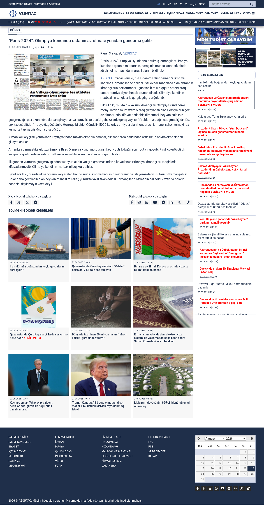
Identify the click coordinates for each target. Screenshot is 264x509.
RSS (150, 446)
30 (252, 473)
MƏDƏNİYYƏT (194, 13)
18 (212, 468)
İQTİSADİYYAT (175, 13)
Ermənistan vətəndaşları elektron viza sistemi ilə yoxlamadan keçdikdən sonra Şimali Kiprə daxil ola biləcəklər (159, 338)
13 (229, 463)
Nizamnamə (110, 446)
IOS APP (153, 456)
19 (220, 468)
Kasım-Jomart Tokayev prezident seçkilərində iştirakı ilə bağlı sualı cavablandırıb (31, 406)
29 (245, 473)
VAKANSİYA (109, 465)
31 (202, 479)
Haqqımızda (110, 442)
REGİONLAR (15, 456)
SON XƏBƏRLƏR (211, 75)
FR (181, 4)
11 (212, 463)
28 (237, 473)
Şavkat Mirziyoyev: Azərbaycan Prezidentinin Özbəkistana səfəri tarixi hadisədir (101, 22)
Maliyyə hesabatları (116, 451)
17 (202, 468)
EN (169, 4)
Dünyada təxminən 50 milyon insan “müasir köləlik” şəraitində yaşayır (100, 336)
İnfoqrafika (63, 456)
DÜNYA (15, 30)
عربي (193, 4)
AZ (158, 4)
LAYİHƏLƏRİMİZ (229, 13)
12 (220, 463)
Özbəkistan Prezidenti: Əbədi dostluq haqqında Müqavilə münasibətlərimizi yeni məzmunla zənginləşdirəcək (225, 151)
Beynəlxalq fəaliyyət (117, 456)
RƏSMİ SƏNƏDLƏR (137, 13)
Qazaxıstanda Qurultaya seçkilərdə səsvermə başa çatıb (39, 336)
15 (245, 463)
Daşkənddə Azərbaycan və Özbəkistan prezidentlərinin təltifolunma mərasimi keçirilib (224, 188)
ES (185, 4)
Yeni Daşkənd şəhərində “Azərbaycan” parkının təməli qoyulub (224, 220)
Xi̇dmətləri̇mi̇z (112, 461)
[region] (227, 198)
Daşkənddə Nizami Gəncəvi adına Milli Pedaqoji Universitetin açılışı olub (224, 301)
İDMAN (59, 442)
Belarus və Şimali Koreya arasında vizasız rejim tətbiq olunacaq (161, 268)
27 (229, 473)
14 (237, 463)
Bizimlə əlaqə (111, 437)
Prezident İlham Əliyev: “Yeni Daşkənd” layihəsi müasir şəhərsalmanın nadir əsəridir (223, 132)
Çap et (37, 47)
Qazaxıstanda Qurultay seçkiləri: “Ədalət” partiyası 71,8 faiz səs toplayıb (98, 268)
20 (229, 468)
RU (164, 4)
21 (237, 468)
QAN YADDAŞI (63, 451)
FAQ (150, 442)
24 (202, 473)
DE (175, 4)
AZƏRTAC (130, 53)
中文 (202, 4)
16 (252, 463)
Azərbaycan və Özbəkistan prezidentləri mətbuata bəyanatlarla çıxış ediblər (223, 101)
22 (245, 468)
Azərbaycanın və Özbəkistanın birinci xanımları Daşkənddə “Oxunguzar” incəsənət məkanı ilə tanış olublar (223, 253)
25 (212, 473)
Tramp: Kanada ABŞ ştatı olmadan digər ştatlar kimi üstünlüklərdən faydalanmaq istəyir (98, 406)
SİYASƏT (158, 13)
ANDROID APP (157, 451)
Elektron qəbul (159, 437)
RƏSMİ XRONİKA (113, 13)
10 (202, 463)
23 (252, 468)
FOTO (58, 465)
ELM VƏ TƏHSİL (65, 437)
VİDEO (247, 13)
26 (220, 473)
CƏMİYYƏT (211, 13)
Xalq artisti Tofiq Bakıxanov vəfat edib (222, 116)
